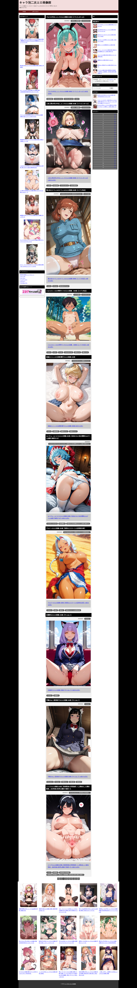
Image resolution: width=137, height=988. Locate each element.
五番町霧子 (55, 431)
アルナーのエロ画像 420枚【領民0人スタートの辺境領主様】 (66, 528)
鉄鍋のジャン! (73, 431)
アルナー (49, 610)
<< (58, 878)
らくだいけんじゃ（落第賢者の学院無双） (80, 792)
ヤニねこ (87, 618)
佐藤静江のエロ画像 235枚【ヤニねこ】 (59, 615)
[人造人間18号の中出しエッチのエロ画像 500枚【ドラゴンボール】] (68, 173)
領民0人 (61, 610)
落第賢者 (55, 872)
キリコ (49, 431)
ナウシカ (55, 286)
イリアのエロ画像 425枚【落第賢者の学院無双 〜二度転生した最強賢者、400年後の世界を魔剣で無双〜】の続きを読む (68, 866)
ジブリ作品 (87, 194)
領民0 (55, 610)
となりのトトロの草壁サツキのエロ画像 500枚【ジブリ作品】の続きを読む (68, 346)
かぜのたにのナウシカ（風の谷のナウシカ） (71, 194)
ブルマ (76, 98)
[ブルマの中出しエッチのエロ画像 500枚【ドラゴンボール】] (68, 87)
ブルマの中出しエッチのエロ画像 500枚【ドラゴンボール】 (65, 17)
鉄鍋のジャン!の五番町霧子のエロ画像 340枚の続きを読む (65, 426)
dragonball (49, 98)
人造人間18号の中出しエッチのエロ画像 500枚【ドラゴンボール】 (67, 103)
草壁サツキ (77, 352)
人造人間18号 (74, 185)
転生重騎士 (62, 523)
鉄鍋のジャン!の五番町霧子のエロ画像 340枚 (60, 357)
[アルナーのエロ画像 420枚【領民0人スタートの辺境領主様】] (68, 598)
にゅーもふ (22, 278)
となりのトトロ (86, 294)
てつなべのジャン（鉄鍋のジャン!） (81, 360)
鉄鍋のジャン (64, 431)
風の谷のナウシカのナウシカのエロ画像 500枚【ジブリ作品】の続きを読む (68, 280)
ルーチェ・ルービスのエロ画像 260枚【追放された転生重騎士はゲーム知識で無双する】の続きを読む (68, 517)
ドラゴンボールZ (69, 98)
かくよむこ (50, 781)
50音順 (24, 11)
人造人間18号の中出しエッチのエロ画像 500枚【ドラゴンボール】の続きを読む (68, 179)
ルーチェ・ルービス (52, 523)
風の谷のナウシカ (64, 286)
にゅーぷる (22, 276)
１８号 (49, 185)
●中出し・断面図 (76, 20)
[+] (115, 114)
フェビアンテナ (23, 279)
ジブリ (49, 286)
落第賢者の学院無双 (64, 872)
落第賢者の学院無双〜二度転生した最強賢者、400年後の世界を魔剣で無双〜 (65, 874)
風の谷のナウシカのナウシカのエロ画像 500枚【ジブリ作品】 (66, 190)
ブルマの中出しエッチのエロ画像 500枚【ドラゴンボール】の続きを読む (68, 92)
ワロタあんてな (23, 283)
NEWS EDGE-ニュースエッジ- (27, 274)
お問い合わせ (35, 11)
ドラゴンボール (86, 20)
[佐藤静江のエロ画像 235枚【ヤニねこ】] (68, 685)
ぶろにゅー (22, 281)
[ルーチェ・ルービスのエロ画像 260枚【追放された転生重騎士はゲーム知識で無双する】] (68, 511)
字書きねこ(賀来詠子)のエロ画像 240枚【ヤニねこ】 (63, 700)
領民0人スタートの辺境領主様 (73, 610)
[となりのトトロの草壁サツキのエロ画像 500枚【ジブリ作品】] (68, 340)
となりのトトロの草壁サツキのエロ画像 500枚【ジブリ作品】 (66, 291)
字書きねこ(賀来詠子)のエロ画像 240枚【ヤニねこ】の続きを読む (68, 776)
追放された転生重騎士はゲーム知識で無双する (78, 523)
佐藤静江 (56, 695)
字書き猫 (72, 781)
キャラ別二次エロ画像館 (35, 2)
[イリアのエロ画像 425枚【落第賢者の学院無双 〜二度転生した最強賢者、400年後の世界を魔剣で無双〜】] (68, 860)
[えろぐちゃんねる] (32, 291)
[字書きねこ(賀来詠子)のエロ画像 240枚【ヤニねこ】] (68, 772)
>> (78, 878)
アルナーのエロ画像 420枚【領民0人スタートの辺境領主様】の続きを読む (68, 604)
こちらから (111, 79)
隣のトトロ (85, 352)
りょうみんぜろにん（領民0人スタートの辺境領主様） (77, 532)
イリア (49, 872)
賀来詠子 (79, 781)
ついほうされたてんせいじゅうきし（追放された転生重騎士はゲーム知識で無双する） (69, 443)
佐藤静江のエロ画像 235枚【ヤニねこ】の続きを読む (64, 690)
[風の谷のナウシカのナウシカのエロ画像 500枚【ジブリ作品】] (68, 274)
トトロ (60, 352)
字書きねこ (64, 781)
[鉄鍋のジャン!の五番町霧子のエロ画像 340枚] (68, 421)
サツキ (49, 352)
